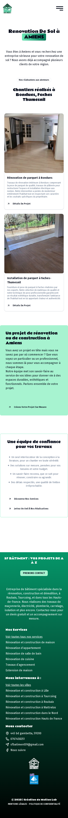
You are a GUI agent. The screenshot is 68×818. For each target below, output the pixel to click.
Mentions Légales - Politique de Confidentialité (34, 804)
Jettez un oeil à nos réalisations (31, 508)
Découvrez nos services (26, 499)
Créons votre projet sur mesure (30, 407)
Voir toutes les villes (18, 685)
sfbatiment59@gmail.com (27, 744)
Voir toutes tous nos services (24, 636)
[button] (59, 8)
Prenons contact (34, 573)
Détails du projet (22, 203)
